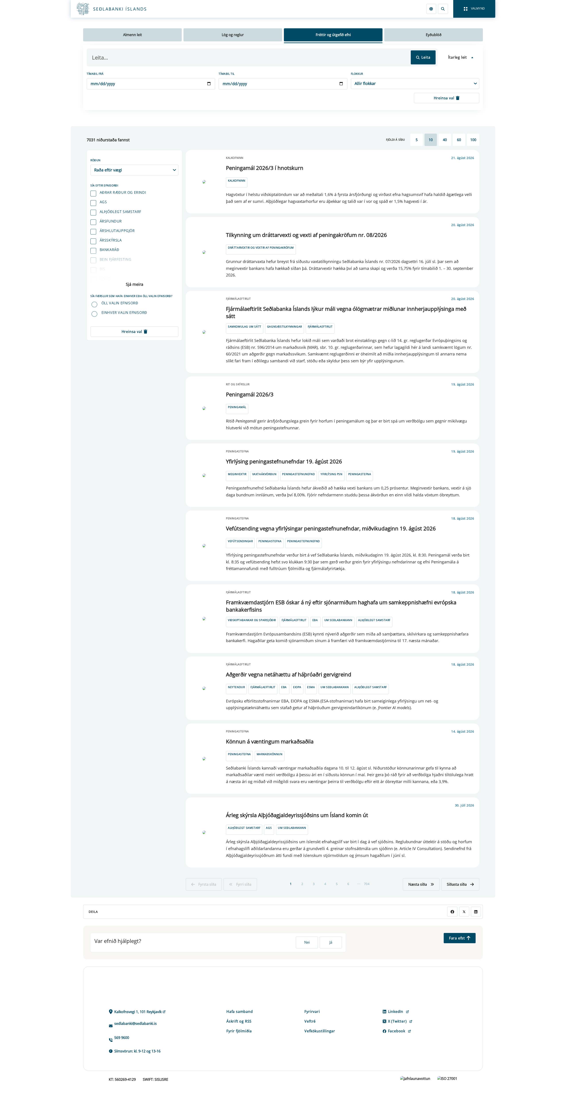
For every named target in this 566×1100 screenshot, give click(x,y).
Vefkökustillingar (319, 1031)
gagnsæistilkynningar (284, 326)
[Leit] (443, 9)
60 (459, 139)
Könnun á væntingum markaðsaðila (270, 741)
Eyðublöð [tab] (434, 34)
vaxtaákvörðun (264, 474)
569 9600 (121, 1037)
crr (103, 288)
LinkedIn (395, 1011)
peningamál (237, 407)
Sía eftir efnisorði (104, 185)
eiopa (297, 687)
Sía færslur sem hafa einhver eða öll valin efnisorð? (131, 296)
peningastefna (359, 474)
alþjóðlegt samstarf (120, 211)
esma (311, 687)
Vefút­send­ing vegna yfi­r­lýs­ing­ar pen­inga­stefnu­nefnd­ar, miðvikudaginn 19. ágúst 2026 (331, 528)
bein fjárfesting (116, 259)
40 (445, 139)
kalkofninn (236, 180)
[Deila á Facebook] (452, 912)
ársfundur (111, 221)
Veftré (310, 1021)
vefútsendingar (240, 541)
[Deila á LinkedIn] (476, 912)
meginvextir (237, 474)
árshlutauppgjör (117, 230)
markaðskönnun (270, 754)
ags (103, 202)
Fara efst (457, 938)
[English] (431, 9)
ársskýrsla (111, 240)
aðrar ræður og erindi (123, 192)
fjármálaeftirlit (320, 326)
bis (102, 269)
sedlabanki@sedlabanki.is (135, 1023)
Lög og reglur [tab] (233, 34)
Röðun (95, 160)
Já (330, 942)
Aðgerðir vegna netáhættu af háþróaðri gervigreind (288, 674)
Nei (307, 942)
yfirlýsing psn (331, 474)
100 (473, 139)
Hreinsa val (444, 98)
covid (105, 278)
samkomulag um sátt (244, 326)
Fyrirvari (312, 1011)
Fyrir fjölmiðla (239, 1031)
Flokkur (357, 74)
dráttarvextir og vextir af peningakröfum (261, 248)
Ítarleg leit (457, 57)
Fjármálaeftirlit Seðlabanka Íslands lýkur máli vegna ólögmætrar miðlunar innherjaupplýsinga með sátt (346, 312)
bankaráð (109, 249)
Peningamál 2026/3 (249, 394)
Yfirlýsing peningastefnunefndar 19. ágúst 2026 (284, 461)
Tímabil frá (95, 74)
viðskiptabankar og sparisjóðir (252, 620)
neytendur (236, 687)
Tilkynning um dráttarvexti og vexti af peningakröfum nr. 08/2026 (306, 234)
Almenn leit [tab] (132, 34)
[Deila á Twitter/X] (464, 912)
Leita (425, 57)
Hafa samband (239, 1011)
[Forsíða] (118, 9)
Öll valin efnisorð (119, 303)
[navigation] (474, 9)
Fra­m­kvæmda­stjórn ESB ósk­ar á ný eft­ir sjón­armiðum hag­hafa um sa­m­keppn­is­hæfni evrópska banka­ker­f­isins (341, 606)
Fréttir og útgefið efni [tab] (333, 34)
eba (315, 620)
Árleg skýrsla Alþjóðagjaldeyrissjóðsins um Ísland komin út (297, 815)
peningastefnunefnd (298, 474)
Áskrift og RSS (239, 1021)
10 (431, 139)
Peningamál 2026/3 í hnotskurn (264, 167)
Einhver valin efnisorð (124, 312)
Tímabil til (227, 74)
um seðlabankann (338, 620)
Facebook (396, 1031)
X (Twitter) (397, 1021)
